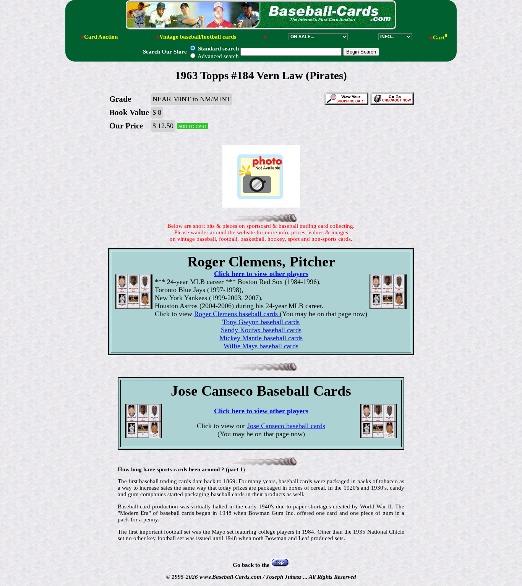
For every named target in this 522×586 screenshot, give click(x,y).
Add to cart (192, 126)
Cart (440, 37)
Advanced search (217, 56)
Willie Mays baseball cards (261, 346)
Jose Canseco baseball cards (286, 426)
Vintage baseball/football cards (197, 37)
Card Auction (101, 37)
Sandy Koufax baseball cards (261, 330)
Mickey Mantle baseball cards (261, 338)
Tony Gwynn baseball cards (261, 322)
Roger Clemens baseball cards (237, 314)
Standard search (217, 48)
